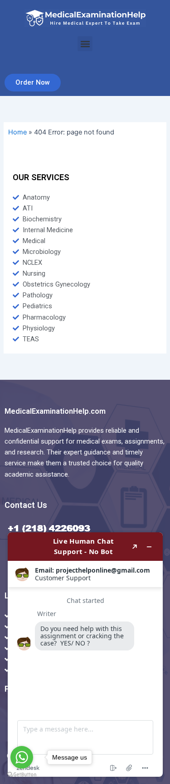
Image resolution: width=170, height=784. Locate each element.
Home (17, 132)
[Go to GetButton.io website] (21, 775)
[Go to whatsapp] (21, 757)
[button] (85, 43)
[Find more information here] (85, 654)
